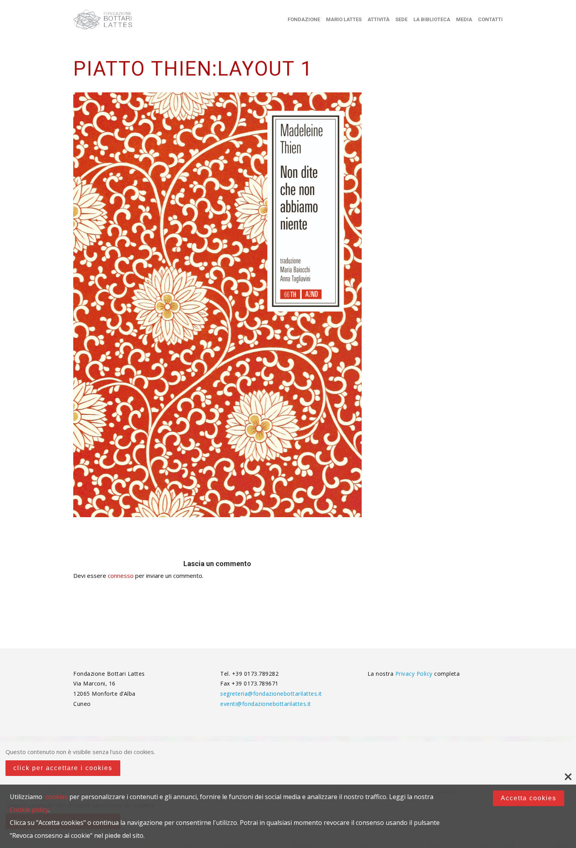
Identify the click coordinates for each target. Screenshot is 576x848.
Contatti (490, 19)
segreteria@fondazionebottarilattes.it (271, 693)
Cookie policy (29, 809)
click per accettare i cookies (62, 768)
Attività (378, 19)
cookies (56, 796)
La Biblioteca (431, 19)
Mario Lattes (344, 19)
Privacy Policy (415, 673)
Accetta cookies (528, 798)
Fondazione (304, 19)
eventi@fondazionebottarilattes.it (265, 703)
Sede (401, 19)
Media (464, 19)
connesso (121, 575)
